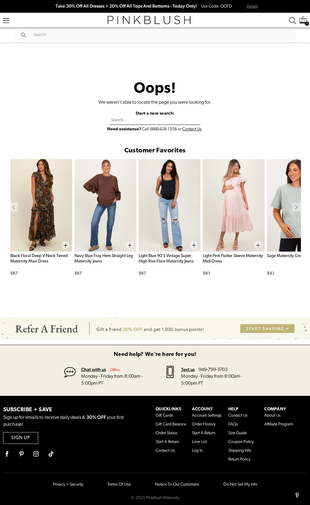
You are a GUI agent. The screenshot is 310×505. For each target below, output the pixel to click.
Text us (188, 369)
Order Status (166, 433)
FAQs (233, 424)
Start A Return (167, 442)
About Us (272, 415)
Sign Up (20, 438)
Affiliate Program (278, 424)
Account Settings (207, 415)
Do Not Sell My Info (240, 484)
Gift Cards (164, 415)
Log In (197, 450)
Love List (199, 442)
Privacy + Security (68, 484)
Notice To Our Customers (177, 484)
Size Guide (237, 433)
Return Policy (239, 459)
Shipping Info (239, 450)
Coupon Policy (241, 442)
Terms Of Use (119, 484)
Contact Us (192, 129)
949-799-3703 (213, 369)
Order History (204, 424)
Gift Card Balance (171, 424)
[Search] (292, 20)
